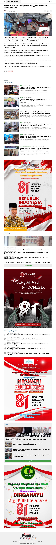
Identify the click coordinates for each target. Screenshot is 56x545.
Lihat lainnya (27, 461)
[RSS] (35, 538)
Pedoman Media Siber (31, 541)
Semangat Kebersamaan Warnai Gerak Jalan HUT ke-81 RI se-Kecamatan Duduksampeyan (25, 339)
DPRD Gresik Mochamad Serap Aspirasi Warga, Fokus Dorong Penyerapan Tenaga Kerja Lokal (31, 455)
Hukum (21, 97)
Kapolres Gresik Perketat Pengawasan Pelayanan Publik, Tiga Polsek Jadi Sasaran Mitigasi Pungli (36, 124)
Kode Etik (21, 541)
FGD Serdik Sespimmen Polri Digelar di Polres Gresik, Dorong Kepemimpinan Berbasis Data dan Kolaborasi (35, 112)
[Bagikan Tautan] (45, 11)
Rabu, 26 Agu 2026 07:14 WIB (13, 1)
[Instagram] (27, 538)
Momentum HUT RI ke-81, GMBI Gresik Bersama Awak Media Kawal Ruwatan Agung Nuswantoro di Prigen (27, 344)
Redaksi (10, 71)
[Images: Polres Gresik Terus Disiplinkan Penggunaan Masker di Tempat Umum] (28, 24)
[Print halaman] (51, 11)
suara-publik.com (11, 10)
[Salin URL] (48, 11)
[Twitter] (24, 538)
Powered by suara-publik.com (28, 543)
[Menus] (5, 1)
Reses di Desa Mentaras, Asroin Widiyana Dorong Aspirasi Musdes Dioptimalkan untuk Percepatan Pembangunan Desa (25, 258)
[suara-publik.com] (28, 535)
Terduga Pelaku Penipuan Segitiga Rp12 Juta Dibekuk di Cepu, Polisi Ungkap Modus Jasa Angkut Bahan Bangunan (35, 101)
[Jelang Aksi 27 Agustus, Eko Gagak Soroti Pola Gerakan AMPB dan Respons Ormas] (11, 90)
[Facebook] (21, 538)
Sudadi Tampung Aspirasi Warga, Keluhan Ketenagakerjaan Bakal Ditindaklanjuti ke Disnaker (28, 354)
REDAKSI (15, 541)
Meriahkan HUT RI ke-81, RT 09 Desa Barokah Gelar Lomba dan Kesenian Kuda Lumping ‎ (28, 334)
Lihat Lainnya (27, 265)
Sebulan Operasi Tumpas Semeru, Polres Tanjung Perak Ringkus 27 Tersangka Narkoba (35, 136)
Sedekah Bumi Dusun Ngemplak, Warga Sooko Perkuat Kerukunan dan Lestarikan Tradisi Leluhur (35, 149)
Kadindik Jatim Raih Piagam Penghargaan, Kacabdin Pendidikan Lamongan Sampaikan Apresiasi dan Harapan (26, 253)
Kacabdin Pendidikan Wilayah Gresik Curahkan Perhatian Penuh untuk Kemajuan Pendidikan (27, 262)
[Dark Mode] (49, 1)
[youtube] (29, 538)
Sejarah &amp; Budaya (25, 146)
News (21, 85)
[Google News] (32, 538)
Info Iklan (40, 541)
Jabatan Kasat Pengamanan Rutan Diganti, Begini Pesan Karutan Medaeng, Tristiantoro (26, 249)
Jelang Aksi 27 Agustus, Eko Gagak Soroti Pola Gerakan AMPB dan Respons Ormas (35, 87)
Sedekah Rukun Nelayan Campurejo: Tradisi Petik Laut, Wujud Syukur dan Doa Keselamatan (26, 349)
